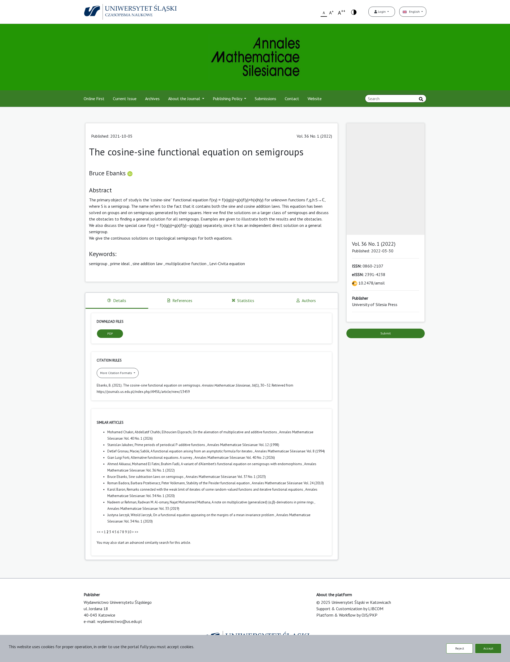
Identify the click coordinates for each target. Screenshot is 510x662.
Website (315, 98)
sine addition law (148, 263)
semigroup (98, 263)
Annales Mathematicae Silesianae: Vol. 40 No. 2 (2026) (234, 457)
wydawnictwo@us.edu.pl (119, 621)
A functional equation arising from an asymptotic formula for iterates (202, 451)
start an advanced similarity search (143, 542)
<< (98, 532)
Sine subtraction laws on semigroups (156, 476)
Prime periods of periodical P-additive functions (170, 445)
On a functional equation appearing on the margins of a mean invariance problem (214, 515)
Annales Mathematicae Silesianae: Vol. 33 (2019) (143, 508)
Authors (309, 300)
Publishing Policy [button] (228, 98)
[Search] (421, 99)
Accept (488, 648)
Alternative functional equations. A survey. (162, 457)
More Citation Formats (116, 373)
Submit (385, 333)
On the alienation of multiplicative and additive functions (235, 432)
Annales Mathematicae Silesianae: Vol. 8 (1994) (290, 451)
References (182, 300)
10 (129, 532)
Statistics (245, 300)
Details (119, 300)
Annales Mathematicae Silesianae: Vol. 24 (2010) (288, 483)
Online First (94, 98)
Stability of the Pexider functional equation (218, 483)
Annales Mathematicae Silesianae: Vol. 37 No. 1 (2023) (226, 476)
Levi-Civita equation (227, 263)
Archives (152, 98)
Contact (292, 98)
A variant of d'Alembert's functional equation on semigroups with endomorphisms (242, 464)
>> (136, 532)
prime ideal (120, 263)
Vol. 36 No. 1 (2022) (314, 136)
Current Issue (125, 98)
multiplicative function (185, 263)
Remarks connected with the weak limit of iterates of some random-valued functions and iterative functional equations (215, 489)
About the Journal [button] (184, 98)
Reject (459, 648)
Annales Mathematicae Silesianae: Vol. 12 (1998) (243, 445)
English (413, 12)
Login (381, 12)
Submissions (265, 98)
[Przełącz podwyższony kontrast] (353, 12)
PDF (110, 334)
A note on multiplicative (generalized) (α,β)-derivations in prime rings (263, 502)
